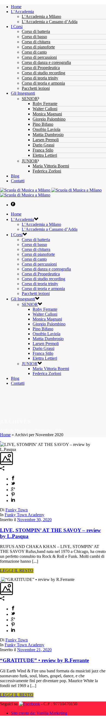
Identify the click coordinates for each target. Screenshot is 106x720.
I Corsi (17, 26)
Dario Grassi (43, 145)
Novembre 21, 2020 (34, 649)
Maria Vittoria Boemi (51, 166)
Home (16, 6)
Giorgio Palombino (49, 119)
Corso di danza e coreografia (46, 62)
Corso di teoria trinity (40, 78)
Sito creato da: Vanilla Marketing (39, 713)
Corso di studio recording (43, 72)
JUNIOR (30, 161)
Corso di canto (34, 52)
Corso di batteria (36, 31)
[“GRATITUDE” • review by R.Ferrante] (0, 579)
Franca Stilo (43, 150)
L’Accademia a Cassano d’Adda (49, 21)
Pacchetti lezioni (36, 88)
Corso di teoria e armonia (43, 83)
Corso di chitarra (36, 41)
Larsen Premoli (46, 139)
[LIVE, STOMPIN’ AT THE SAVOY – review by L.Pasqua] (0, 439)
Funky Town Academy (24, 514)
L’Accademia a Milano (41, 16)
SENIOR (30, 98)
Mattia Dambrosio (48, 134)
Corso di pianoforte (38, 47)
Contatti (17, 181)
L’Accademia (22, 11)
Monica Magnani (47, 114)
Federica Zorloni (47, 171)
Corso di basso (34, 36)
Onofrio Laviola (46, 129)
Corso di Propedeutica (41, 67)
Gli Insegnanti (23, 93)
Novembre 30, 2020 (34, 519)
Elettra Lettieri (45, 155)
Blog (15, 176)
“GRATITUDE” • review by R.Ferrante (44, 660)
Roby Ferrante (45, 103)
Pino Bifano (43, 124)
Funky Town (16, 509)
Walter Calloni (45, 108)
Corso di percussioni (39, 57)
